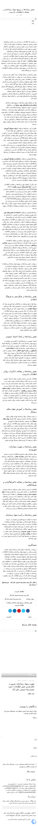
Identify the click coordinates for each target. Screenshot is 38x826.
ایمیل (35, 748)
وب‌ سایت (34, 756)
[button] (19, 807)
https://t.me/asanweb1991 (27, 792)
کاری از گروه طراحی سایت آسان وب (19, 819)
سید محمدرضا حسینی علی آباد (13, 599)
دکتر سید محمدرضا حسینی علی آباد (19, 595)
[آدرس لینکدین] (14, 611)
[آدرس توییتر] (23, 611)
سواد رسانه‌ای (30, 599)
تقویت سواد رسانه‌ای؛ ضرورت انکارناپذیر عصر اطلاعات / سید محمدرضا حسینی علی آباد (21, 687)
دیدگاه (34, 717)
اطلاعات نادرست (19, 591)
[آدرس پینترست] (19, 611)
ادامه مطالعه (31, 693)
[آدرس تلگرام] (10, 611)
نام (35, 739)
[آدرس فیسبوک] (28, 611)
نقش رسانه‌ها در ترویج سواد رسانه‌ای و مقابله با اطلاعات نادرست (19, 604)
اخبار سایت (19, 4)
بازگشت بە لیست (19, 617)
